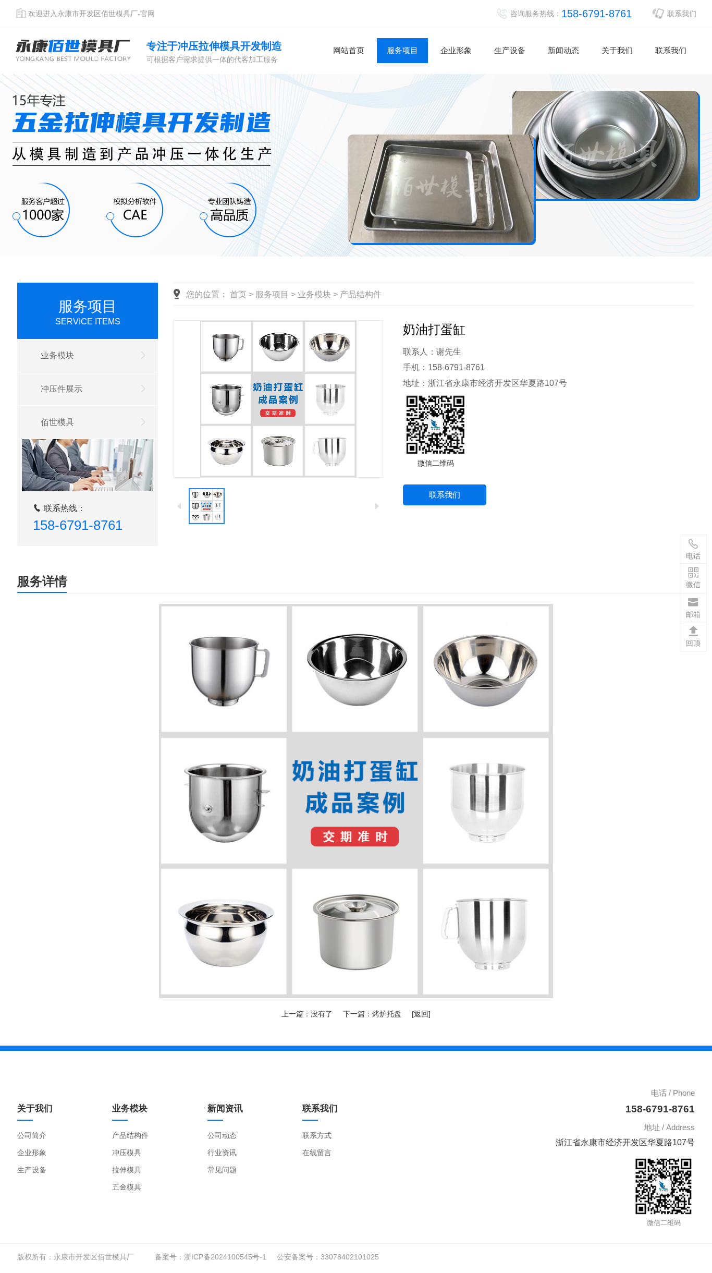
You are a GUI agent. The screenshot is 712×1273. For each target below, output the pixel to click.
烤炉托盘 (386, 1014)
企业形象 (456, 50)
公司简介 (31, 1135)
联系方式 (317, 1135)
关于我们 (617, 50)
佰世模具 (57, 422)
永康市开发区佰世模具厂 (73, 51)
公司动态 (222, 1135)
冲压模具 (126, 1152)
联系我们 (681, 13)
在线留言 (317, 1152)
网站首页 (348, 50)
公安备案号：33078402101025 (328, 1257)
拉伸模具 (126, 1170)
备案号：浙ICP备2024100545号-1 (210, 1257)
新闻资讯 (225, 1108)
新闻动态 (563, 50)
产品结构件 (361, 294)
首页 (238, 294)
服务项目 (402, 50)
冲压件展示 (61, 388)
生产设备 (509, 50)
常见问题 (222, 1170)
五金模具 (126, 1187)
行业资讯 (222, 1152)
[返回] (421, 1014)
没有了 (322, 1014)
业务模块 (57, 355)
